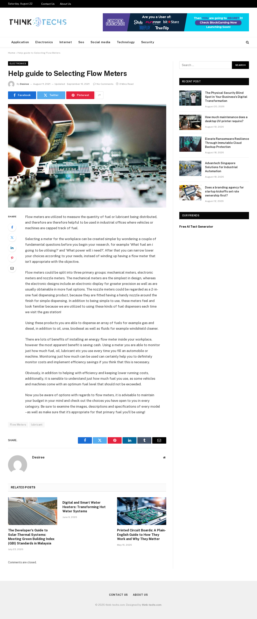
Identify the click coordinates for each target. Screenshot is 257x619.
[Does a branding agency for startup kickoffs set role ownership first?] (190, 192)
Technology (126, 42)
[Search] (247, 42)
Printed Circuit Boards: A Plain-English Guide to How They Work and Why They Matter (141, 534)
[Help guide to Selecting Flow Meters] (87, 156)
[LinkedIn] (12, 248)
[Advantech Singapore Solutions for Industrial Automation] (190, 168)
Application (20, 42)
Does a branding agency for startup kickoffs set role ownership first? (224, 191)
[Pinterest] (12, 258)
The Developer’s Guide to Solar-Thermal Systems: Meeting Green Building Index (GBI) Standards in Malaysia (31, 536)
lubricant (37, 424)
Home (11, 52)
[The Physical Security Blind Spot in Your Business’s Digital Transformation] (190, 98)
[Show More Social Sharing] (99, 95)
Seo (81, 42)
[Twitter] (12, 237)
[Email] (12, 268)
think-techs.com (151, 604)
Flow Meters (18, 424)
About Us (65, 3)
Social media (100, 42)
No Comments (105, 84)
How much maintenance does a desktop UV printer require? (226, 119)
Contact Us (48, 3)
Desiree (24, 84)
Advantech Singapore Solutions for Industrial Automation (221, 167)
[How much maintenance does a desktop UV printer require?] (190, 122)
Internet (65, 42)
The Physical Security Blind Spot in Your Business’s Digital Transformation (226, 96)
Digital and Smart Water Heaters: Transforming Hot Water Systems (84, 507)
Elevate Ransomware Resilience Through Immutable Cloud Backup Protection (227, 142)
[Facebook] (12, 227)
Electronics (44, 42)
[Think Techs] (38, 22)
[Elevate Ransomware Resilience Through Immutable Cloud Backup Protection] (190, 144)
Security (147, 42)
